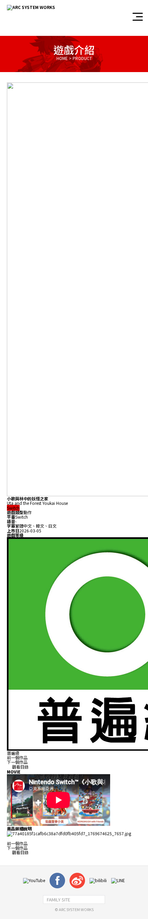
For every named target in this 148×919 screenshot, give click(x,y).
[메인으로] (31, 7)
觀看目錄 (20, 767)
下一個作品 (17, 762)
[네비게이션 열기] (138, 16)
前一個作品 (17, 757)
